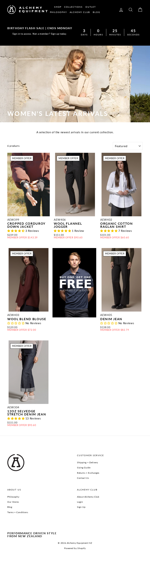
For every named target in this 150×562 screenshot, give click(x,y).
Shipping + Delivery (87, 462)
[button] (16, 230)
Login (80, 501)
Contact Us (83, 478)
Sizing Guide (84, 467)
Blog (9, 507)
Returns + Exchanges (88, 472)
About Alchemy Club (88, 496)
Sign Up (81, 507)
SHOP (57, 6)
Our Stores (13, 501)
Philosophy (13, 496)
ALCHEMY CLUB (80, 12)
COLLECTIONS (73, 6)
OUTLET (90, 6)
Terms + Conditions (17, 512)
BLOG (96, 12)
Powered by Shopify (75, 548)
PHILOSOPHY (58, 12)
